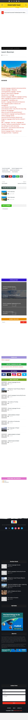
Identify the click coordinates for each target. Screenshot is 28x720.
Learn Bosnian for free (7, 129)
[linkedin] (22, 528)
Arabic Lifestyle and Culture (14, 591)
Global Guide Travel (14, 5)
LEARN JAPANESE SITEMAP (14, 434)
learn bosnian (15, 171)
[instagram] (14, 1)
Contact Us (19, 708)
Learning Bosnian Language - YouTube (11, 91)
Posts (5, 481)
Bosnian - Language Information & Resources (13, 102)
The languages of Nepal (13, 428)
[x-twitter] (12, 1)
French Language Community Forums (12, 303)
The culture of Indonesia (14, 421)
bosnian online (5, 170)
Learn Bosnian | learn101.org (8, 107)
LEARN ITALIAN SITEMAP (13, 441)
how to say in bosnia (6, 171)
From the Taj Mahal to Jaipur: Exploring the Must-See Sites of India (17, 585)
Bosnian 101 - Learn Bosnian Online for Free (12, 127)
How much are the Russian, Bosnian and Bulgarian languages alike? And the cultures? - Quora (13, 119)
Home (4, 48)
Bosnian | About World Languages (10, 93)
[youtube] (19, 374)
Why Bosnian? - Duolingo (7, 95)
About (14, 708)
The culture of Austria (13, 597)
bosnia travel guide (9, 48)
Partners (9, 708)
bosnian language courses (17, 168)
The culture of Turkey (8, 312)
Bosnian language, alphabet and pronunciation (13, 88)
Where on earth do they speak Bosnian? (11, 112)
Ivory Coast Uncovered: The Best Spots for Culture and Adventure (14, 13)
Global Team (5, 55)
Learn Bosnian (11, 191)
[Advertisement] (14, 30)
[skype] (19, 1)
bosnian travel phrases (14, 170)
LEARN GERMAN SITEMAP (14, 415)
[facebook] (9, 1)
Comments (6, 482)
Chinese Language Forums (9, 286)
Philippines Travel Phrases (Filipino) (11, 295)
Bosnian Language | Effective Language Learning (13, 96)
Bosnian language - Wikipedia (9, 90)
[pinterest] (16, 1)
